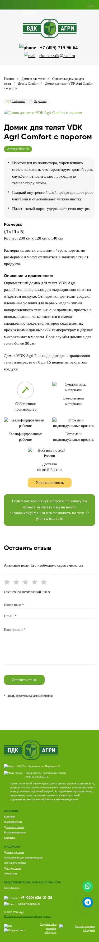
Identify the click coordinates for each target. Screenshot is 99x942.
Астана (31, 13)
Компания (9, 816)
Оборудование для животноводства (23, 857)
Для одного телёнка (15, 862)
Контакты (9, 837)
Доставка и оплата (14, 827)
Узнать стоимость (50, 483)
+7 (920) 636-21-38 (36, 898)
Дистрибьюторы (13, 821)
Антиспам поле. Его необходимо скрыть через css (43, 565)
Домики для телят (14, 852)
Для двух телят (12, 868)
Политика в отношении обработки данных (27, 916)
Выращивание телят (15, 832)
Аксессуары (10, 873)
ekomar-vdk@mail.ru (27, 513)
